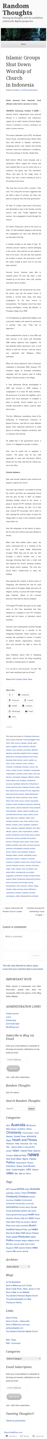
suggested (9, 876)
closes (8, 770)
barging (35, 753)
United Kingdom (18, 1169)
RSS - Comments (13, 1343)
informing (36, 804)
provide (32, 848)
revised (32, 862)
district (37, 777)
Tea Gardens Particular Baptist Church (22, 1295)
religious (32, 852)
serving (28, 865)
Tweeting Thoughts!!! (20, 1413)
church (32, 767)
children (31, 763)
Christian (9, 767)
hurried (27, 801)
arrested (19, 750)
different (31, 777)
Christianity (27, 736)
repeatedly (27, 855)
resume (23, 862)
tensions (37, 879)
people (37, 835)
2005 (8, 743)
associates (27, 750)
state (22, 1244)
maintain (22, 818)
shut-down (35, 865)
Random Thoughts (17, 9)
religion (24, 1240)
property (26, 848)
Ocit (34, 828)
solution (18, 869)
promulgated (17, 848)
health (31, 1214)
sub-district (30, 869)
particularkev (32, 90)
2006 (12, 743)
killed (8, 1222)
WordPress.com (12, 1027)
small (13, 869)
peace (32, 835)
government (14, 794)
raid (18, 852)
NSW (23, 1233)
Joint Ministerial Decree (14, 814)
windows (18, 893)
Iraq (35, 1143)
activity (30, 743)
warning (20, 889)
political (8, 845)
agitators (14, 746)
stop (23, 869)
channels (19, 763)
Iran (31, 1143)
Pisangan (16, 842)
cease (13, 763)
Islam (8, 740)
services (22, 865)
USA (28, 1169)
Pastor (26, 835)
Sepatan (15, 865)
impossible (34, 801)
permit (17, 838)
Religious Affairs (11, 855)
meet (32, 818)
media (18, 1225)
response (9, 862)
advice (8, 746)
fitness (8, 1214)
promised (9, 848)
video (10, 1173)
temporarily (30, 879)
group (25, 1214)
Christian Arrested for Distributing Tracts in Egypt (35, 911)
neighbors (34, 825)
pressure (37, 845)
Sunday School (34, 876)
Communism (28, 1132)
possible (15, 845)
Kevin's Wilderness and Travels (19, 1285)
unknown (23, 886)
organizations (27, 831)
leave (36, 814)
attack (27, 1189)
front (7, 794)
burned (19, 760)
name (21, 825)
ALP (8, 1125)
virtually (8, 889)
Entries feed (11, 1020)
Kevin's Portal (11, 1317)
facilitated (16, 784)
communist (10, 1203)
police (27, 842)
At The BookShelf (13, 1282)
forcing (22, 791)
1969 (37, 740)
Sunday (25, 876)
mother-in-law (33, 821)
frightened (35, 791)
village (36, 886)
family (23, 784)
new (29, 1229)
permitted (23, 838)
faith (29, 1211)
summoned (18, 876)
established (31, 780)
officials (8, 831)
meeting (9, 821)
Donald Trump (20, 1136)
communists (20, 1203)
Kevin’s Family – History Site (17, 1321)
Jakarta (19, 811)
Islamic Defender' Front (19, 740)
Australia (18, 1124)
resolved (31, 859)
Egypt (8, 1140)
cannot (25, 760)
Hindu (37, 1214)
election (24, 1210)
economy (31, 1136)
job (37, 811)
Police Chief (34, 842)
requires (17, 859)
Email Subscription (19, 1367)
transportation (11, 886)
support (8, 879)
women (19, 1251)
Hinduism (10, 1143)
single (8, 869)
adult (35, 743)
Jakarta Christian (29, 811)
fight (37, 787)
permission (10, 838)
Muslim (8, 825)
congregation (10, 774)
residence (24, 859)
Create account (12, 1013)
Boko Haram (11, 1129)
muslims (15, 825)
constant (19, 774)
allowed (33, 746)
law (22, 1222)
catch (8, 763)
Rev (28, 862)
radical (14, 852)
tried (18, 886)
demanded (16, 777)
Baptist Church (26, 753)
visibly (14, 889)
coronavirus (12, 1206)
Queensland (21, 1162)
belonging (18, 757)
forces (17, 791)
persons (9, 842)
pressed (30, 845)
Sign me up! (14, 1396)
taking (14, 879)
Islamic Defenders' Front (24, 808)
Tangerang (21, 879)
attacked (34, 750)
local (16, 818)
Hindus (17, 1218)
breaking (9, 760)
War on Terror (25, 1173)
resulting (16, 862)
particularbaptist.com (14, 1328)
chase (25, 763)
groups (21, 794)
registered (24, 852)
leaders (30, 814)
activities (24, 743)
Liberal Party (26, 1150)
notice (8, 828)
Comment (35, 955)
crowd (25, 774)
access (17, 743)
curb (34, 774)
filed (7, 791)
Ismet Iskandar (11, 811)
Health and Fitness (24, 1139)
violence (9, 1251)
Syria (8, 1169)
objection (14, 828)
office (38, 828)
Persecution (31, 838)
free (29, 791)
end (17, 780)
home (17, 801)
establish (23, 780)
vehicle (30, 886)
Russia (19, 1166)
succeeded (30, 872)
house (21, 801)
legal (8, 818)
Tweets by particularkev (15, 1420)
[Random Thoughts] (23, 34)
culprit (30, 774)
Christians (25, 767)
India (17, 1143)
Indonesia (35, 736)
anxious (9, 750)
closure (19, 770)
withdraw (25, 893)
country (22, 1207)
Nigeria (25, 1159)
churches (10, 1200)
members (16, 821)
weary (26, 889)
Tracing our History (14, 1302)
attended (9, 753)
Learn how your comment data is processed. (23, 969)
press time (22, 845)
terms (8, 882)
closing (13, 770)
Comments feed (12, 1023)
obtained (29, 828)
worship (32, 893)
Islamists (37, 808)
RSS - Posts (11, 1339)
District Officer (11, 780)
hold (12, 801)
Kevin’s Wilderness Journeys (18, 1324)
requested (9, 859)
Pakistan (32, 1158)
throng (30, 882)
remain (20, 855)
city (36, 767)
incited (14, 804)
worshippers (10, 896)
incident (9, 804)
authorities (16, 753)
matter (28, 818)
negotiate (26, 825)
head (30, 797)
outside (35, 831)
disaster (9, 1136)
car (35, 760)
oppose (14, 831)
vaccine (22, 1247)
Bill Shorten (31, 1125)
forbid (12, 791)
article (20, 1189)
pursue (8, 852)
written (18, 896)
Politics (10, 1162)
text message (23, 882)
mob (21, 821)
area (14, 750)
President (17, 1240)
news (33, 1154)
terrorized (14, 882)
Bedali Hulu (10, 757)
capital (31, 760)
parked (8, 835)
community (29, 1203)
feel (27, 784)
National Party (20, 1155)
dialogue (24, 777)
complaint (26, 770)
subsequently (20, 872)
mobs (26, 821)
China (29, 1128)
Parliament (15, 835)
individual (21, 804)
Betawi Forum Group (30, 757)
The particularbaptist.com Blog (18, 1299)
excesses (9, 784)
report (34, 855)
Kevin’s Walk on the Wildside (18, 1292)
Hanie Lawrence (22, 797)
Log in (8, 1017)
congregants (35, 770)
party (22, 835)
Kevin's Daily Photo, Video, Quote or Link (23, 1288)
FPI (26, 791)
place (22, 842)
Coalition (17, 1200)
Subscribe (13, 1068)
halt (14, 797)
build (15, 760)
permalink (34, 896)
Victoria (35, 1169)
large (25, 814)
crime (36, 1132)
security (8, 865)
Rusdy (38, 862)
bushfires (21, 1129)
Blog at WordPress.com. (13, 1432)
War (16, 1173)
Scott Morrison (29, 1166)
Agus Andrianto (23, 746)
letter (12, 818)
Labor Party (15, 1221)
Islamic (13, 808)
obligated (21, 828)
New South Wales (13, 1158)
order (20, 831)
